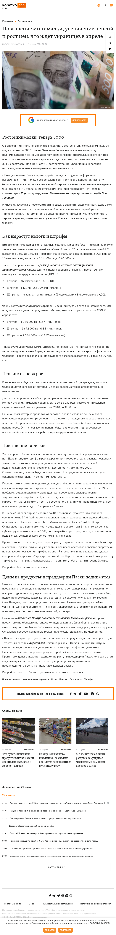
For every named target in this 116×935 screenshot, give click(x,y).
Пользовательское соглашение (57, 903)
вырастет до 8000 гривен (24, 150)
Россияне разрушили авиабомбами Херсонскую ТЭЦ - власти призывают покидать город (54, 840)
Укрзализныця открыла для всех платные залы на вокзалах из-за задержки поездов (51, 856)
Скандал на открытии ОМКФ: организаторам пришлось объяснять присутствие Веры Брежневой (57, 803)
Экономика (76, 679)
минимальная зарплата (36, 679)
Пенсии (63, 679)
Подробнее (65, 930)
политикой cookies (100, 923)
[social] (71, 693)
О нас (31, 903)
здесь (44, 567)
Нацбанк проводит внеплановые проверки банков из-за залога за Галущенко (48, 810)
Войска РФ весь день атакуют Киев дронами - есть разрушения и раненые (46, 833)
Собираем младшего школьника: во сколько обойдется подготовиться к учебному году (55, 760)
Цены (54, 679)
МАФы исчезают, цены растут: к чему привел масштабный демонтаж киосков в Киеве (90, 760)
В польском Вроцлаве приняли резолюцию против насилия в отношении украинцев (51, 848)
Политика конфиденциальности (96, 903)
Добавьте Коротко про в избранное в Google (31, 826)
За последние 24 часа (16, 787)
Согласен (50, 930)
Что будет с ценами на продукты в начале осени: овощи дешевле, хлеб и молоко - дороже (18, 760)
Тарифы (88, 679)
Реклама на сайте (12, 903)
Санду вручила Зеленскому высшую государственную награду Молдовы (45, 818)
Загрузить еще (56, 867)
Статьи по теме (12, 711)
